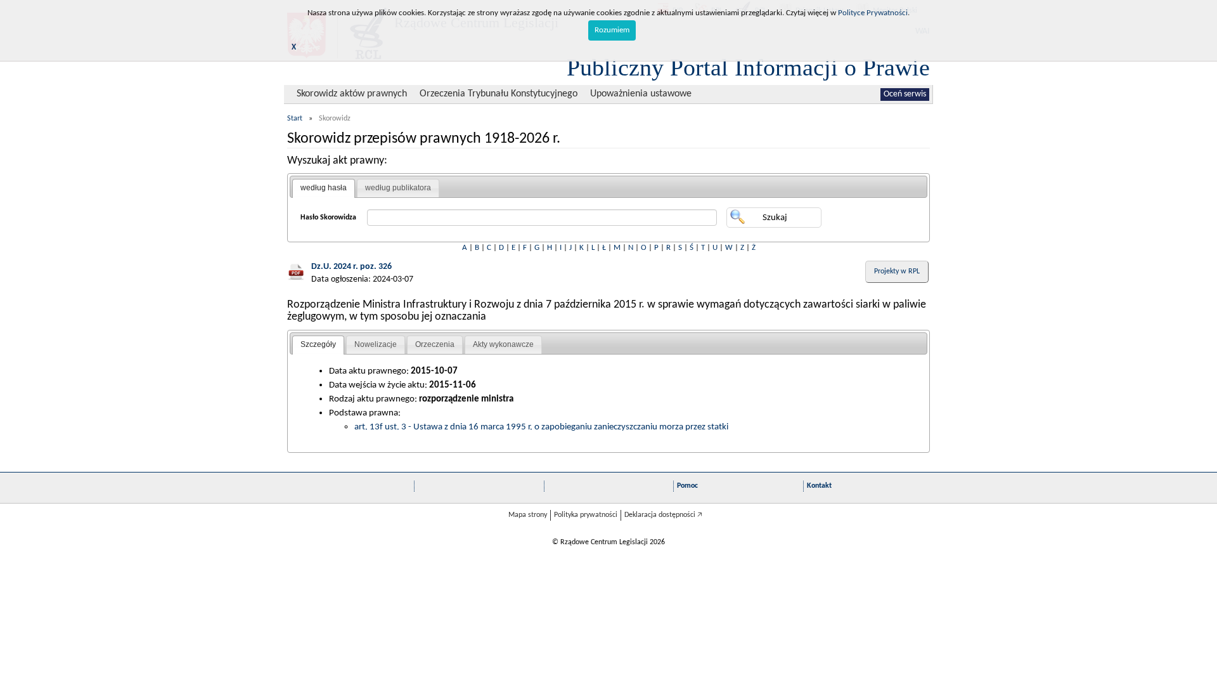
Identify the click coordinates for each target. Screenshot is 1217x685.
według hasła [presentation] (323, 187)
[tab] (323, 188)
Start (294, 118)
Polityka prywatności (585, 515)
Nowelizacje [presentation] (375, 344)
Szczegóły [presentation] (318, 344)
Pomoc (687, 486)
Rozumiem (612, 30)
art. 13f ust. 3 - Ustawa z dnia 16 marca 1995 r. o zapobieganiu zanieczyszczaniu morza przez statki (541, 427)
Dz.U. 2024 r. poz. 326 (351, 266)
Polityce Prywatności (873, 13)
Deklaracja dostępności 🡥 (663, 515)
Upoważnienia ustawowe (641, 94)
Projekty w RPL (897, 271)
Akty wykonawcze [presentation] (503, 344)
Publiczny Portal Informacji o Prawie (748, 67)
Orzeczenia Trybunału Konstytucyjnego (498, 94)
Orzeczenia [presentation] (434, 344)
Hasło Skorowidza (328, 217)
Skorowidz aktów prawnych (352, 94)
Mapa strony (527, 515)
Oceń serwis (905, 94)
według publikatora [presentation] (398, 187)
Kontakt (819, 486)
